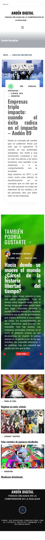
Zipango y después (12, 436)
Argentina (15, 96)
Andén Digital (22, 13)
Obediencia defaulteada (12, 477)
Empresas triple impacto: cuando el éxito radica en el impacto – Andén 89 (22, 117)
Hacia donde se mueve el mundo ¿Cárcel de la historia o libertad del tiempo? (23, 278)
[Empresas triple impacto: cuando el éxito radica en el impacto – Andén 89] (22, 73)
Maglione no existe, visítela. (13, 407)
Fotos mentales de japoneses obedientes (19, 442)
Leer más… (22, 354)
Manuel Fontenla (23, 253)
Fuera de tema (31, 258)
